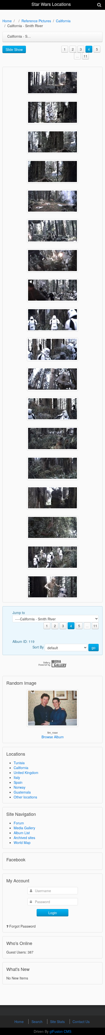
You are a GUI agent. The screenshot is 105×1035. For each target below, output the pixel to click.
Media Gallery (24, 827)
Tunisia (19, 762)
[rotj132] (52, 438)
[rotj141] (52, 171)
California (63, 20)
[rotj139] (52, 231)
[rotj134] (52, 379)
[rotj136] (52, 319)
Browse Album (53, 736)
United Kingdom (26, 772)
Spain (18, 782)
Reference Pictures (36, 20)
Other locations (25, 797)
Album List (22, 832)
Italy (17, 777)
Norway (19, 787)
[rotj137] (52, 290)
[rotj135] (52, 349)
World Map (22, 842)
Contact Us (81, 1021)
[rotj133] (52, 409)
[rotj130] (52, 498)
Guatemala (22, 792)
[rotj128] (52, 557)
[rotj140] (52, 201)
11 (85, 56)
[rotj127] (52, 587)
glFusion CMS (60, 1031)
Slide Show (14, 49)
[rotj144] (52, 82)
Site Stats (58, 1021)
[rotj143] (52, 112)
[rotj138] (52, 260)
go (93, 647)
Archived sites (24, 837)
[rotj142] (52, 142)
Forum (19, 822)
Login (52, 912)
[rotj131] (52, 468)
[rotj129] (52, 527)
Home (7, 20)
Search (37, 1021)
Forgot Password (22, 926)
